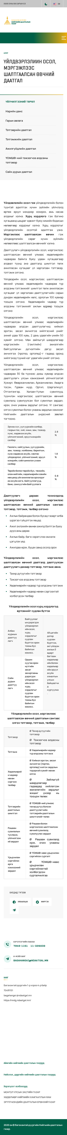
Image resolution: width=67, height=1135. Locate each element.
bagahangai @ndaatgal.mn (18, 995)
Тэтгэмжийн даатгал (19, 139)
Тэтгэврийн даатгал (18, 130)
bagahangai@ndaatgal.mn (30, 960)
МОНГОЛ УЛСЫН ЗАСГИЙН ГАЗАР (22, 1092)
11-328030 (38, 945)
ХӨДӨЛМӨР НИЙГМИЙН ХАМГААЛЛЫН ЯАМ (27, 1097)
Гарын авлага (14, 120)
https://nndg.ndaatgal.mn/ (17, 1000)
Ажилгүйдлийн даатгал (21, 148)
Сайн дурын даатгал (19, 172)
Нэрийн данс (14, 111)
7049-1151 (20, 945)
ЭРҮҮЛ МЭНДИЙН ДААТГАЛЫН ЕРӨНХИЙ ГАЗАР (29, 1102)
